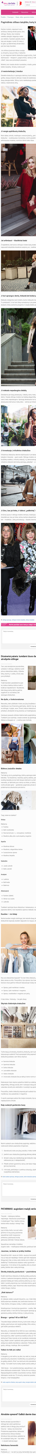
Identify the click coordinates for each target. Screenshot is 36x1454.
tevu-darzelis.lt (8, 27)
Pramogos (10, 17)
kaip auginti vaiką (20, 1382)
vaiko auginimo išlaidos (9, 1382)
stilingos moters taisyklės (18, 620)
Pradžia (6, 12)
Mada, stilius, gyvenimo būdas (25, 17)
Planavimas (24, 12)
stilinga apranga (7, 620)
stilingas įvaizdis (19, 1176)
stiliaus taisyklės (30, 620)
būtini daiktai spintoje (8, 1176)
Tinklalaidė (15, 12)
